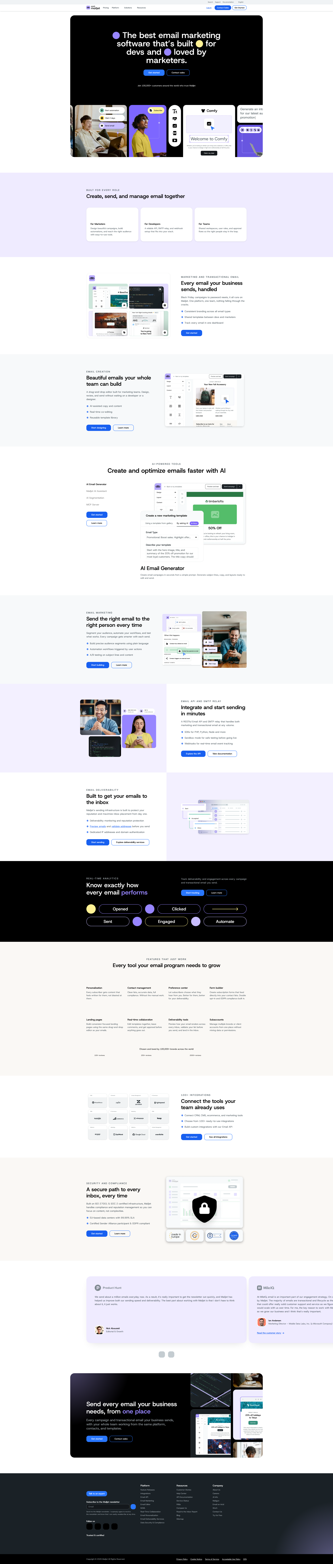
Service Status (183, 1501)
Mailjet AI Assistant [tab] (96, 491)
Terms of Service (212, 1559)
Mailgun (216, 1501)
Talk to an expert (97, 1493)
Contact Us (217, 1511)
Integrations (145, 1493)
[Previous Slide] (162, 1354)
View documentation (222, 753)
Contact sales (178, 72)
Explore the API (193, 753)
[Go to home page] (93, 8)
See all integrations (218, 1137)
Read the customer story (269, 1333)
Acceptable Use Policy (231, 1559)
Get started (154, 72)
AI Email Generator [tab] (96, 484)
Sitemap (180, 1519)
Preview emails (98, 826)
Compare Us (182, 1508)
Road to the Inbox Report (187, 1511)
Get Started (239, 8)
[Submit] (133, 1506)
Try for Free (217, 1515)
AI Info (215, 1497)
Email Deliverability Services (152, 1519)
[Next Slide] (171, 1354)
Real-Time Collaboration (150, 1511)
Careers (216, 1493)
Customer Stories (184, 1490)
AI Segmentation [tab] (95, 497)
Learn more (123, 427)
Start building (97, 665)
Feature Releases (147, 1490)
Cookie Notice (196, 1559)
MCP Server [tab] (92, 504)
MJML (142, 1508)
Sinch (215, 1508)
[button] (209, 2)
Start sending (97, 842)
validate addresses (121, 826)
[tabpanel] (193, 531)
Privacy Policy (182, 1559)
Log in (209, 8)
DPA (245, 1559)
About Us (216, 1490)
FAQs (179, 1504)
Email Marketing (147, 1501)
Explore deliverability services (130, 842)
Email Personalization (149, 1515)
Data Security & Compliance (152, 1522)
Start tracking (192, 892)
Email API (144, 1497)
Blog (178, 1515)
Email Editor (145, 1504)
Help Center (181, 1493)
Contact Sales (223, 8)
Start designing (98, 427)
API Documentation (185, 1497)
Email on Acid (218, 1504)
